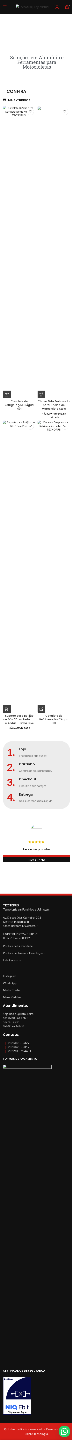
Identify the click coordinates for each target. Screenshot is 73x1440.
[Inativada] (36, 1396)
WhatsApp (10, 983)
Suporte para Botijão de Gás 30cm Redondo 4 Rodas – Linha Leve (19, 719)
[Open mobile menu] (5, 7)
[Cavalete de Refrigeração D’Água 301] (54, 567)
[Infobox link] (36, 752)
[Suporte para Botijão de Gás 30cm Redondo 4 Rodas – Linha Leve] (19, 567)
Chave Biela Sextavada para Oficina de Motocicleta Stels (54, 405)
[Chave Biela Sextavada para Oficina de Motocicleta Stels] (54, 252)
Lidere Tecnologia (36, 1434)
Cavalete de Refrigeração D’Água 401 (19, 405)
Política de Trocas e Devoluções (24, 953)
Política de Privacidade (18, 946)
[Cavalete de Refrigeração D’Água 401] (19, 252)
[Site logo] (32, 6)
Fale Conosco (12, 960)
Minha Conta (11, 990)
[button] (64, 1431)
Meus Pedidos (12, 997)
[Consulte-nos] (7, 394)
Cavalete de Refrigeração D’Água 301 (53, 719)
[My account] (57, 7)
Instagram (9, 976)
